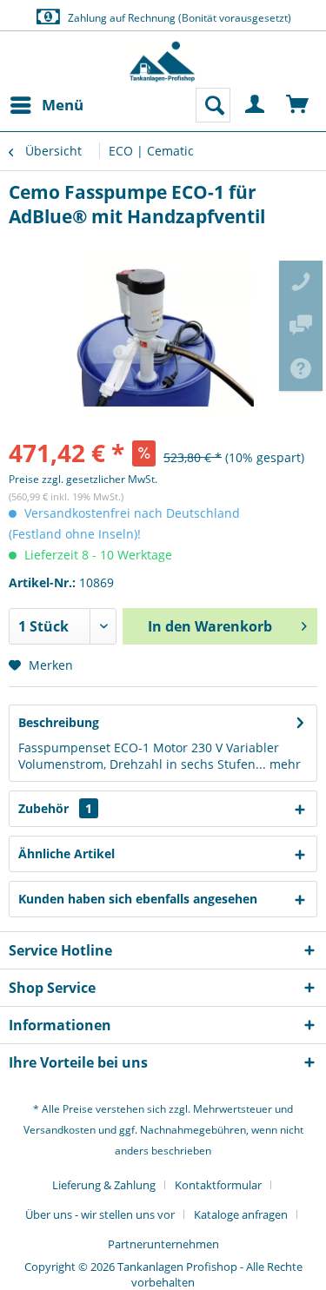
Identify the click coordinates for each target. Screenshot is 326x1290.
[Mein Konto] (255, 105)
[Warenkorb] (298, 105)
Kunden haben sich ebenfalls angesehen (137, 898)
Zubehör (55, 808)
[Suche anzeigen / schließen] (213, 105)
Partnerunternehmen (163, 1244)
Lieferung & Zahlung (104, 1185)
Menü (62, 105)
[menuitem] (46, 105)
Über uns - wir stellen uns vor (100, 1214)
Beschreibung (58, 722)
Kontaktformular (218, 1185)
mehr (283, 764)
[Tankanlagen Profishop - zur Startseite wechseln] (163, 61)
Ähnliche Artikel (66, 853)
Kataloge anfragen (241, 1214)
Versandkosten (59, 1129)
